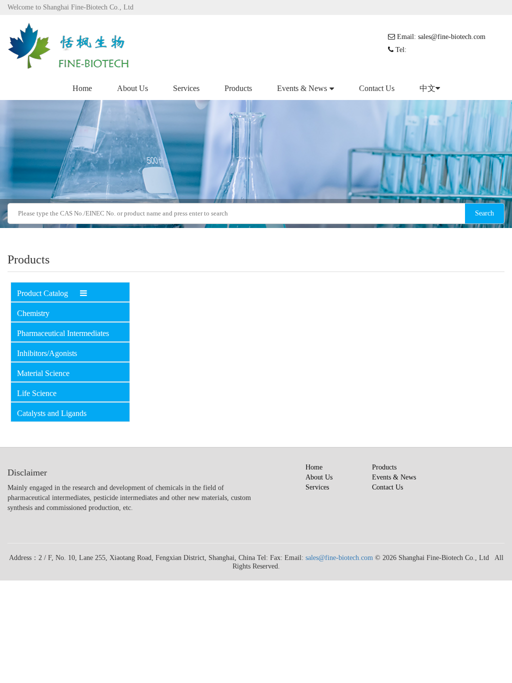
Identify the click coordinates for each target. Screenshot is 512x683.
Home (82, 88)
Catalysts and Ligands (51, 413)
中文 (428, 88)
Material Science (43, 373)
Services (186, 88)
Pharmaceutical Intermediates (63, 333)
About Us (132, 88)
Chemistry (33, 313)
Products (238, 88)
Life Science (36, 393)
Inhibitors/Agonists (47, 353)
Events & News (302, 88)
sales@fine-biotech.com (339, 558)
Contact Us (376, 88)
